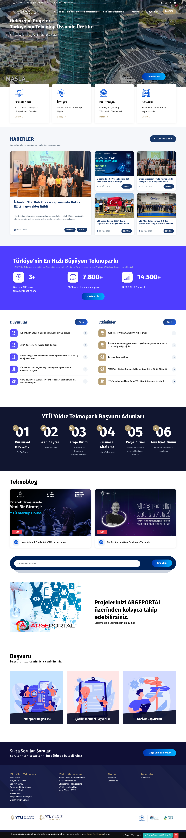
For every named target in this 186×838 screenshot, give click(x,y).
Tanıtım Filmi (15, 793)
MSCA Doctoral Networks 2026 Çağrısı (38, 345)
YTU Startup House (67, 781)
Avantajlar (45, 3)
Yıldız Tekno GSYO (67, 790)
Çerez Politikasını (95, 834)
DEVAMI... (82, 230)
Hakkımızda (15, 777)
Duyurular (152, 11)
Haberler (70, 230)
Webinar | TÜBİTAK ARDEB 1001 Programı (127, 333)
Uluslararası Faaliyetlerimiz (70, 784)
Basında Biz (113, 781)
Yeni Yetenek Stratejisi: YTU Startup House (44, 542)
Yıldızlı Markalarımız (113, 11)
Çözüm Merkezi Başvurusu (93, 719)
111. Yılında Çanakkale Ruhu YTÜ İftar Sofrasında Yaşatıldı (136, 381)
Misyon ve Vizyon (18, 781)
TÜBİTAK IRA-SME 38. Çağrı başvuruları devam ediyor (45, 333)
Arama (58, 3)
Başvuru (147, 102)
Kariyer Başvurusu (149, 719)
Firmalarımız (90, 11)
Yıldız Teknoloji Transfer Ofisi (72, 777)
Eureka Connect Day (118, 357)
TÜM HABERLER (164, 139)
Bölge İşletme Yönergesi (21, 796)
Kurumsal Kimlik (17, 790)
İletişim (32, 3)
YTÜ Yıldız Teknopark (65, 11)
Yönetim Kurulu (16, 784)
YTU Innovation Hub (68, 787)
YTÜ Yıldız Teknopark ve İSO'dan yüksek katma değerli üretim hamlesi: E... (156, 223)
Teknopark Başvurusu (36, 719)
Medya (135, 11)
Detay (18, 117)
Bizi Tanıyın (107, 102)
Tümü (81, 322)
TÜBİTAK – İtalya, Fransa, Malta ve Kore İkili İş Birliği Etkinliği (137, 369)
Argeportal (20, 3)
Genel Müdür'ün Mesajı (20, 787)
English (69, 3)
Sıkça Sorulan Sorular (19, 800)
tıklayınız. (129, 622)
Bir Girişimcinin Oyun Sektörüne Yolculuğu (128, 542)
